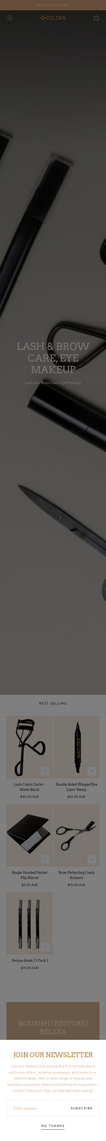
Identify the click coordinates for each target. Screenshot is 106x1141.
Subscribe (82, 1108)
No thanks (53, 1126)
